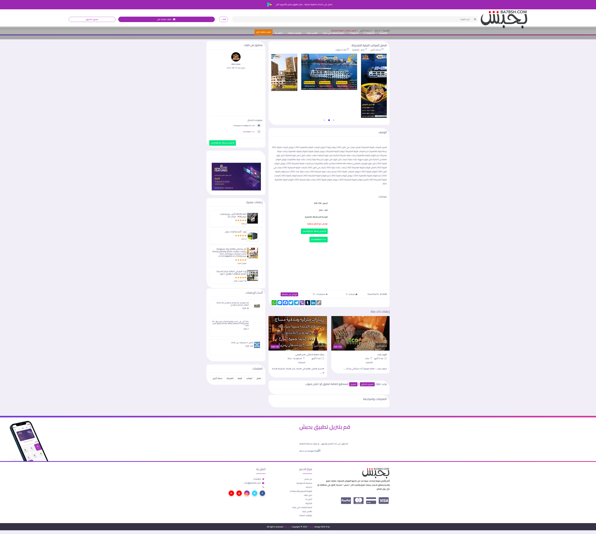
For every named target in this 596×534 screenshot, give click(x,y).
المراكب (249, 378)
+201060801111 (318, 239)
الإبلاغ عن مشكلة (289, 294)
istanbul (257, 479)
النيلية (240, 378)
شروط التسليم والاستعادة (301, 491)
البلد (224, 19)
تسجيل (353, 384)
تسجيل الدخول (92, 19)
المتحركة (230, 378)
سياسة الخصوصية (304, 483)
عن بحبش (308, 479)
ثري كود (287, 527)
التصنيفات (369, 33)
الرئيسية (383, 33)
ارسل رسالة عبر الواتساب (313, 231)
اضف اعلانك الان (164, 19)
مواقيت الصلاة (294, 33)
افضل (258, 378)
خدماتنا (309, 487)
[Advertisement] (329, 265)
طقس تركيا (312, 33)
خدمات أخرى (375, 50)
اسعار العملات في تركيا (333, 33)
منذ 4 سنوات (340, 50)
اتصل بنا (278, 33)
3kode (310, 527)
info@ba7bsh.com (252, 483)
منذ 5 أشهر (379, 358)
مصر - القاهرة (358, 50)
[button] (333, 120)
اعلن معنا (308, 495)
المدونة (354, 33)
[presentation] (387, 87)
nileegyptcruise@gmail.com (244, 125)
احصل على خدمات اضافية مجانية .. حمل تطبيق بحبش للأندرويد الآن (303, 4)
